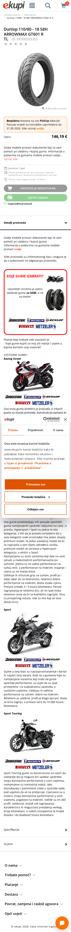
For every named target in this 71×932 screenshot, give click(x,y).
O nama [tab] (58, 430)
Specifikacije (11, 829)
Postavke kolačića (33, 496)
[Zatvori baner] (65, 419)
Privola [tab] (13, 430)
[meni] (32, 5)
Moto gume (30, 14)
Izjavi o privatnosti (20, 463)
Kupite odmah (38, 197)
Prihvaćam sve (35, 484)
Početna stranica (12, 14)
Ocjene (8, 844)
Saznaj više (11, 159)
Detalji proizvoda (15, 222)
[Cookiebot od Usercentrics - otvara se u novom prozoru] (45, 419)
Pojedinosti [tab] (35, 430)
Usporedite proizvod (19, 203)
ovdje (40, 128)
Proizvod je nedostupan (37, 188)
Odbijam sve (35, 509)
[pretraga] (48, 5)
